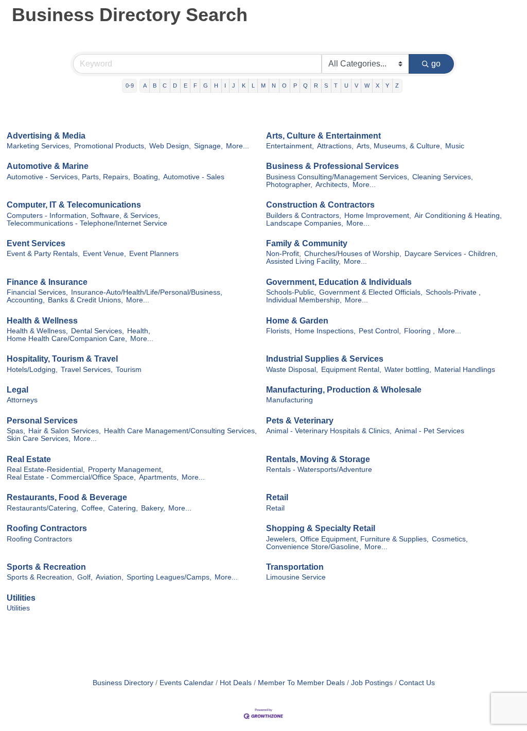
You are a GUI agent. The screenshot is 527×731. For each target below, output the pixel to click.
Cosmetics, (450, 539)
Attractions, (335, 146)
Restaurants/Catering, (42, 508)
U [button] (346, 85)
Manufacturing (289, 400)
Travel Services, (87, 369)
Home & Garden (297, 320)
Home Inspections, (325, 331)
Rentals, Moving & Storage (318, 459)
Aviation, (110, 577)
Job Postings (372, 683)
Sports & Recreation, (40, 577)
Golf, (85, 577)
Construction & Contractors (320, 204)
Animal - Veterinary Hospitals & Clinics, (329, 431)
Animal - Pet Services (429, 431)
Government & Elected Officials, (371, 292)
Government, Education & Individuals (339, 282)
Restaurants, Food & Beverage (67, 497)
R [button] (316, 85)
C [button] (165, 85)
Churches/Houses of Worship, (352, 254)
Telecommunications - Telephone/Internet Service (87, 223)
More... (237, 146)
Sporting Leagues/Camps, (169, 577)
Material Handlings (464, 369)
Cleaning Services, (442, 177)
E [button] (185, 85)
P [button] (295, 85)
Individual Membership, (304, 300)
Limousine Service (296, 577)
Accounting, (26, 300)
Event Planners (154, 254)
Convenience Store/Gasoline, (313, 547)
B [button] (154, 85)
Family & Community (306, 243)
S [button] (326, 85)
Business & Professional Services (332, 166)
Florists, (279, 331)
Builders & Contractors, (303, 215)
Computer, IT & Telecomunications (74, 204)
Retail (277, 497)
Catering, (123, 508)
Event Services (36, 243)
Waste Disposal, (292, 369)
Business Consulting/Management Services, (337, 177)
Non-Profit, (283, 254)
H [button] (216, 85)
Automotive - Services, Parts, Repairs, (68, 177)
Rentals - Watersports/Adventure (319, 469)
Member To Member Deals (301, 683)
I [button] (225, 85)
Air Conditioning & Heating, (458, 215)
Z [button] (397, 85)
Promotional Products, (110, 146)
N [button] (274, 85)
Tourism (129, 369)
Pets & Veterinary (299, 420)
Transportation (295, 567)
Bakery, (153, 508)
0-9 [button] (130, 85)
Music (454, 146)
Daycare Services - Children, (451, 254)
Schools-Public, (291, 292)
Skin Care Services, (39, 439)
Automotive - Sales (193, 177)
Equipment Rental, (351, 369)
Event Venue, (104, 254)
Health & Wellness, (37, 331)
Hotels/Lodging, (32, 369)
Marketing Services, (39, 146)
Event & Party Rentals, (43, 254)
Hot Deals (236, 683)
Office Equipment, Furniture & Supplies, (364, 539)
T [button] (336, 85)
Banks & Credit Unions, (85, 300)
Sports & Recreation (46, 567)
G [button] (205, 85)
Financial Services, (37, 292)
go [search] (436, 63)
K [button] (243, 85)
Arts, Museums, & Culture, (399, 146)
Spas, (16, 431)
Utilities (21, 597)
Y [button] (387, 85)
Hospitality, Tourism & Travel (62, 358)
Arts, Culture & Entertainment (323, 135)
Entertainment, (290, 146)
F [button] (195, 85)
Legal (17, 389)
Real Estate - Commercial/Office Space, (71, 477)
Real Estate (29, 459)
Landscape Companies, (304, 223)
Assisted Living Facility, (303, 261)
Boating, (146, 177)
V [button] (356, 85)
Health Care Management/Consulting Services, (180, 431)
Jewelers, (281, 539)
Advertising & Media (46, 135)
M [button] (263, 85)
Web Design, (170, 146)
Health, (138, 331)
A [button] (145, 85)
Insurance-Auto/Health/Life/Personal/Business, (146, 292)
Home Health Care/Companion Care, (67, 339)
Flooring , (419, 331)
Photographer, (289, 185)
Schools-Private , (453, 292)
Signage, (208, 146)
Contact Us (417, 683)
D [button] (175, 85)
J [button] (233, 85)
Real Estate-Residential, (46, 469)
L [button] (253, 85)
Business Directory (123, 683)
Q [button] (305, 85)
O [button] (284, 85)
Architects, (332, 185)
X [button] (377, 85)
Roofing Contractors (47, 528)
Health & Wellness (42, 320)
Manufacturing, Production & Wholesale (343, 389)
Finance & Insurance (47, 282)
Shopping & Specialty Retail (320, 528)
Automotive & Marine (48, 166)
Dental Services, (97, 331)
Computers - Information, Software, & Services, (83, 215)
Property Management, (125, 469)
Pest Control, (380, 331)
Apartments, (159, 477)
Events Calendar (187, 683)
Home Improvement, (377, 215)
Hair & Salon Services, (64, 431)
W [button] (367, 85)
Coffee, (93, 508)
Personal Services (42, 420)
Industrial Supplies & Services (324, 358)
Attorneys (22, 400)
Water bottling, (407, 369)
